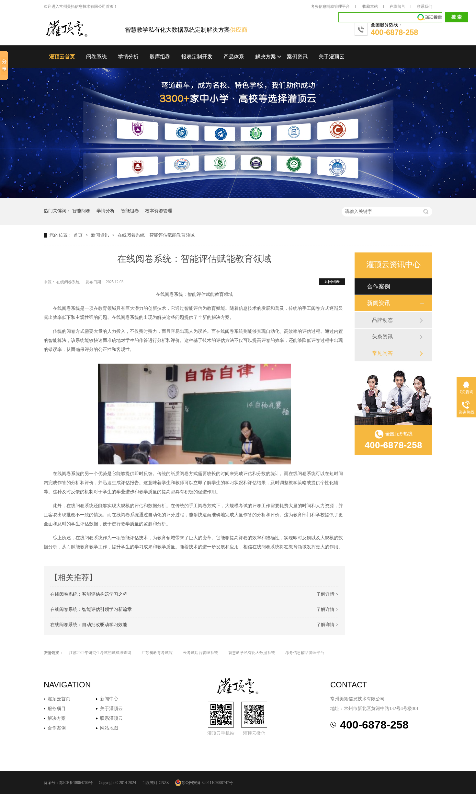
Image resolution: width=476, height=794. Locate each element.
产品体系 (233, 56)
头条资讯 (382, 336)
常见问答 (382, 353)
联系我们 (424, 6)
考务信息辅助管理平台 (330, 6)
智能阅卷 (81, 210)
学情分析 (128, 56)
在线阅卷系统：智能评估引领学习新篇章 (91, 609)
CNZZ (164, 782)
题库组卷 (160, 56)
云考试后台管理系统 (200, 652)
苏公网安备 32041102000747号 (207, 782)
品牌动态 (382, 320)
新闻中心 (109, 698)
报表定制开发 (196, 56)
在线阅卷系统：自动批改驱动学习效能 (88, 624)
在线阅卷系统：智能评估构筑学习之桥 (88, 594)
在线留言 (397, 6)
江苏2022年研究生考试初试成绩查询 (100, 652)
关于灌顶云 (332, 56)
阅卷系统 (96, 56)
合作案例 (378, 286)
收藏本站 (370, 6)
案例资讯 (297, 56)
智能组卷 (130, 210)
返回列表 (332, 281)
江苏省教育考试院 (157, 652)
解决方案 (265, 56)
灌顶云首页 (62, 56)
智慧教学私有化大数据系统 (251, 652)
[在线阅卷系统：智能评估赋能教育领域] (84, 29)
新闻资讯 (100, 235)
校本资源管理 (158, 210)
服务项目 (57, 708)
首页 (79, 235)
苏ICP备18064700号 (76, 782)
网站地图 (109, 728)
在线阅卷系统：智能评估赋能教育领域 (156, 235)
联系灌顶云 (111, 718)
